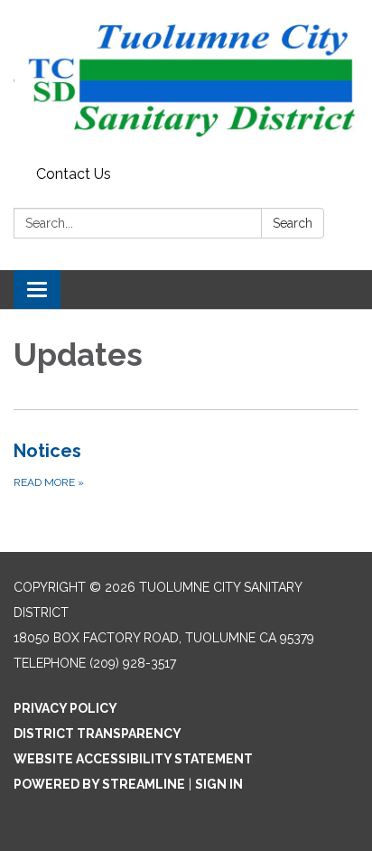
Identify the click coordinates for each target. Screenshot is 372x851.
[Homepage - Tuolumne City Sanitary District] (186, 79)
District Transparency (97, 733)
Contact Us (73, 173)
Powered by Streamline (99, 784)
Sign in (219, 784)
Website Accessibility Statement (133, 759)
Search (292, 223)
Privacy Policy (65, 708)
